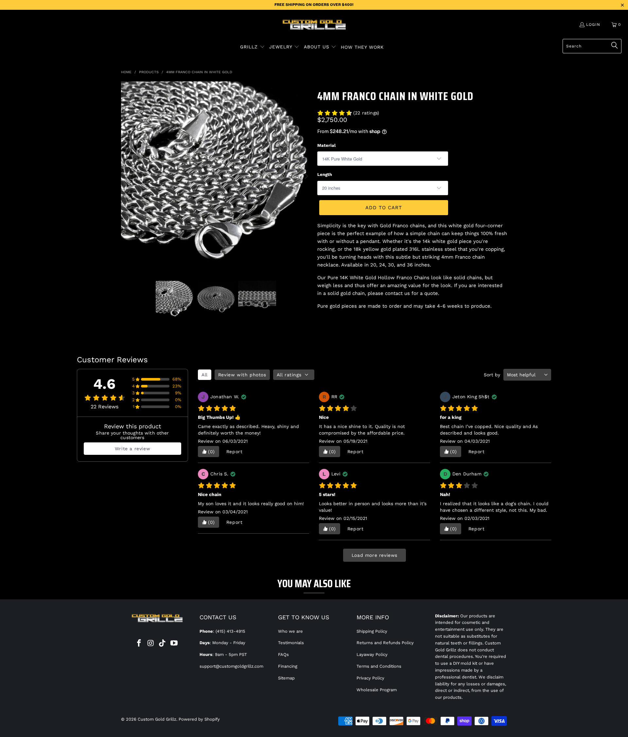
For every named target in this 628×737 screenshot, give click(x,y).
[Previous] (126, 176)
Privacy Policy (370, 678)
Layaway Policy (372, 654)
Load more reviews (374, 555)
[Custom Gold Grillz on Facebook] (139, 643)
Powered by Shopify (199, 719)
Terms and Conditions (379, 666)
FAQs (283, 654)
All (204, 374)
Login (593, 24)
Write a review (132, 448)
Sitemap (286, 678)
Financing (287, 666)
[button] (252, 47)
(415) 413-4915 (230, 631)
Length (324, 174)
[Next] (306, 176)
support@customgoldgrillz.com (231, 666)
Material (326, 145)
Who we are (290, 631)
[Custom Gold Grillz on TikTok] (162, 643)
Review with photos (242, 374)
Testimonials (291, 642)
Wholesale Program (377, 689)
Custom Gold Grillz (157, 719)
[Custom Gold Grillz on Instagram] (151, 643)
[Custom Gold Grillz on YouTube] (174, 643)
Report (234, 451)
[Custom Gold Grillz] (314, 25)
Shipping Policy (372, 631)
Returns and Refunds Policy (385, 642)
